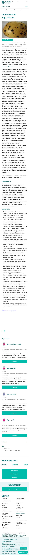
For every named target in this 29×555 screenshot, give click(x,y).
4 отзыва (4, 371)
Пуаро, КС (10, 420)
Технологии (4, 507)
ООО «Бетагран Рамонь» (5, 519)
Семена (18, 505)
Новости (18, 517)
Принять (23, 548)
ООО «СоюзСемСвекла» (7, 516)
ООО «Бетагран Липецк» (5, 525)
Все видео (14, 477)
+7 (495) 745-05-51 (6, 6)
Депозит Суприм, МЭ (14, 344)
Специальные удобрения (19, 502)
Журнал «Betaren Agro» (21, 520)
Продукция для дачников (19, 508)
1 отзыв (3, 347)
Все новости (14, 470)
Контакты (18, 527)
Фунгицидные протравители (12, 450)
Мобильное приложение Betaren (21, 523)
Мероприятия (19, 515)
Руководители (5, 503)
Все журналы (14, 474)
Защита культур (20, 511)
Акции (3, 505)
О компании (4, 498)
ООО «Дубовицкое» (6, 522)
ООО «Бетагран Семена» (5, 514)
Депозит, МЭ (11, 368)
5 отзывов (4, 397)
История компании (6, 500)
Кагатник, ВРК (11, 394)
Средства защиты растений (20, 499)
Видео (17, 525)
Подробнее (14, 361)
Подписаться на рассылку (14, 489)
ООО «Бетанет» (5, 527)
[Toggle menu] (26, 6)
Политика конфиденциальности (7, 510)
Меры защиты (7, 39)
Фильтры (4, 442)
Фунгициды (7, 448)
